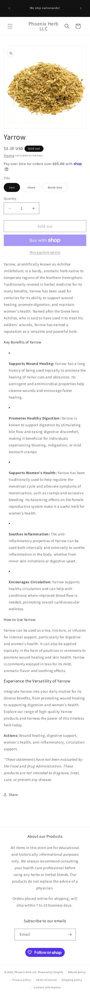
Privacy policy (21, 980)
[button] (10, 26)
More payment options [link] (45, 252)
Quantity (10, 198)
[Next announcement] (80, 8)
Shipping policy (72, 980)
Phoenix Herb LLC (25, 972)
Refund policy (77, 972)
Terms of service (46, 980)
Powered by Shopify (51, 972)
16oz (34, 188)
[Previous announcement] (9, 8)
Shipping (9, 155)
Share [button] (13, 794)
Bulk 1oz (58, 188)
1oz (14, 188)
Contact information (47, 987)
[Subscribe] (70, 934)
